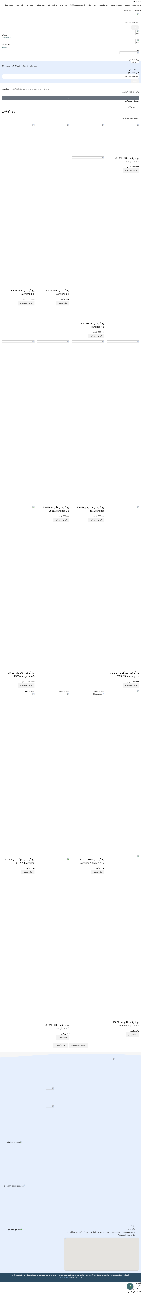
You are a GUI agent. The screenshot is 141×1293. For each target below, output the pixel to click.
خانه (47, 89)
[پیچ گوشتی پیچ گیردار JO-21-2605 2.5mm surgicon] (123, 423)
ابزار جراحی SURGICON (21, 89)
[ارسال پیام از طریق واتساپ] (130, 1286)
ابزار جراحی (38, 89)
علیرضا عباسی (64, 1277)
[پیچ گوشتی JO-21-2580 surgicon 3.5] (123, 140)
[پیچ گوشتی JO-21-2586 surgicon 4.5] (88, 140)
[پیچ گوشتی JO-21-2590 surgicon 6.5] (53, 206)
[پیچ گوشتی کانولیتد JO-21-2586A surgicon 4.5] (18, 423)
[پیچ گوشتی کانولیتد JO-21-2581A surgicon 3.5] (53, 423)
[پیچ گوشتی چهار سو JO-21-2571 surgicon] (88, 423)
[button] (131, 170)
